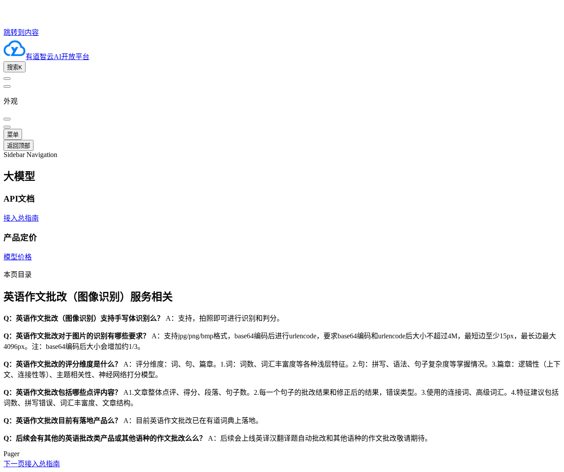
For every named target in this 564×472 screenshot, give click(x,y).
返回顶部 (18, 145)
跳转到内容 (21, 32)
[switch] (7, 78)
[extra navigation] (7, 86)
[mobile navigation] (7, 127)
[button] (282, 175)
